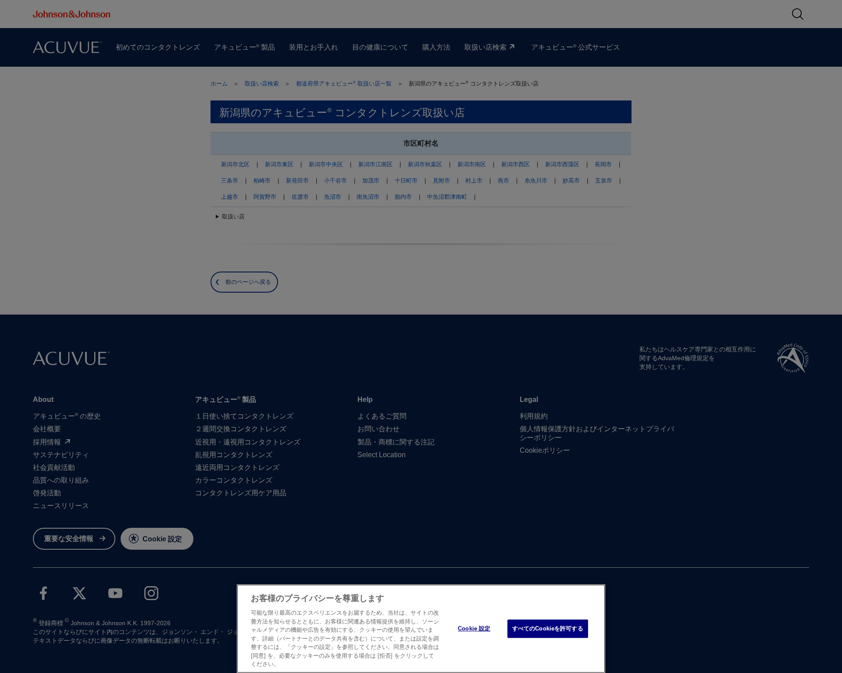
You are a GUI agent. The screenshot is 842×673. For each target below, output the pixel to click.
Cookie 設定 (474, 628)
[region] (421, 628)
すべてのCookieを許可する (547, 628)
